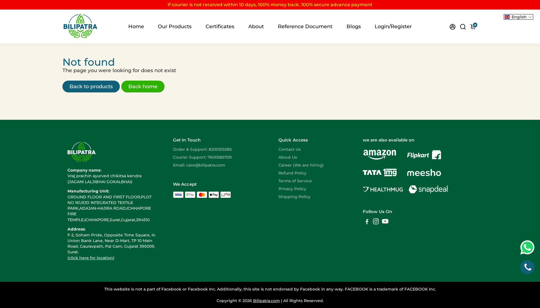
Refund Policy (292, 173)
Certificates (220, 26)
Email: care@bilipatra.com (199, 165)
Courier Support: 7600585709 (202, 157)
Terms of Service (295, 181)
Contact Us (289, 149)
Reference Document (305, 26)
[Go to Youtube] (385, 222)
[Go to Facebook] (367, 222)
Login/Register (393, 26)
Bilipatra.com (266, 300)
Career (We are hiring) (301, 165)
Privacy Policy (292, 189)
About (256, 26)
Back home (143, 86)
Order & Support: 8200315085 (202, 149)
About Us (287, 157)
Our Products (175, 26)
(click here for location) (91, 258)
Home (136, 26)
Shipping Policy (294, 196)
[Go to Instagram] (375, 222)
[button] (518, 17)
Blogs (353, 26)
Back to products (91, 86)
